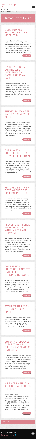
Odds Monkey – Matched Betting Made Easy (16, 32)
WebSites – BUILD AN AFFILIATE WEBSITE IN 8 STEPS (18, 386)
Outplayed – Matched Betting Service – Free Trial (17, 153)
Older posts (6, 422)
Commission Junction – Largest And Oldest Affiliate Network (17, 271)
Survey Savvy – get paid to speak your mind (17, 114)
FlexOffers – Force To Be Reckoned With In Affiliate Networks (17, 229)
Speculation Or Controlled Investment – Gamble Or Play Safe (15, 72)
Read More (27, 56)
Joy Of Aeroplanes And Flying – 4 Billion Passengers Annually (17, 346)
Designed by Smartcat (8, 435)
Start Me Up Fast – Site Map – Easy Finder (17, 309)
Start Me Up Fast (8, 6)
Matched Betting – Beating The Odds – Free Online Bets (17, 190)
